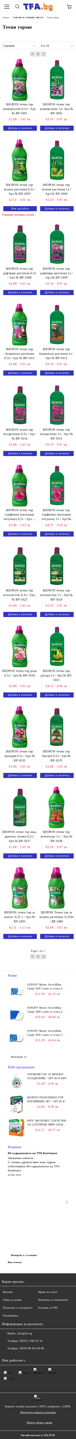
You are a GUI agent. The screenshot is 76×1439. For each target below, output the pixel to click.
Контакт (8, 1292)
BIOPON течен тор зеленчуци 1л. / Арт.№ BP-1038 (56, 836)
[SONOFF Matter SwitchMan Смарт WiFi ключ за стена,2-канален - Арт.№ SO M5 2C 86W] (16, 1015)
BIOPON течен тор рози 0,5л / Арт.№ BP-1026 (19, 673)
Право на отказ (47, 1292)
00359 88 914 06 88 (32, 1348)
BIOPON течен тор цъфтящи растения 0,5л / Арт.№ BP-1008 (19, 273)
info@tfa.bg (24, 1333)
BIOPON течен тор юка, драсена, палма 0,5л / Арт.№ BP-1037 (19, 836)
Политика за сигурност (18, 1307)
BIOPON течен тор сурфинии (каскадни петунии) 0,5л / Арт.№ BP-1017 (20, 515)
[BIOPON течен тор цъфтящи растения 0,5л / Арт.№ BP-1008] (19, 244)
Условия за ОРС (48, 1307)
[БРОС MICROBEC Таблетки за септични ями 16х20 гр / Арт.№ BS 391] (16, 1127)
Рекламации (10, 1315)
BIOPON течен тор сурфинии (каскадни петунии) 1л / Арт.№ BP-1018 (56, 515)
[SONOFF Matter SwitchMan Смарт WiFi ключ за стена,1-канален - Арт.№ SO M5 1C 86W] (16, 1038)
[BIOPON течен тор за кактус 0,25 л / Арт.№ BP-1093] (19, 888)
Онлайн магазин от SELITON (38, 1435)
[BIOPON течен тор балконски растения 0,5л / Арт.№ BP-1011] (19, 324)
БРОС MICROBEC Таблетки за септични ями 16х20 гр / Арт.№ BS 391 (47, 1123)
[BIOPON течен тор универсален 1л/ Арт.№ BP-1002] (56, 80)
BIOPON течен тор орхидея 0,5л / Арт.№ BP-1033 (19, 756)
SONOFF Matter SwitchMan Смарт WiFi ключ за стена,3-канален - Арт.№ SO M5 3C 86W (45, 987)
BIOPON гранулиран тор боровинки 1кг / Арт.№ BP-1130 (47, 1099)
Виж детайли (20, 208)
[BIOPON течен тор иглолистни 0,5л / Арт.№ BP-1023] (19, 566)
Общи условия (12, 1299)
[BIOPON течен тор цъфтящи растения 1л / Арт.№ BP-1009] (56, 244)
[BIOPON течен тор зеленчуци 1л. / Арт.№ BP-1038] (56, 807)
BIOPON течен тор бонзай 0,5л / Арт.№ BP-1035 (56, 756)
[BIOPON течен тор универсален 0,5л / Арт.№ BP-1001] (19, 80)
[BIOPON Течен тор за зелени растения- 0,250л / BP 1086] (56, 888)
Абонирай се (19, 1056)
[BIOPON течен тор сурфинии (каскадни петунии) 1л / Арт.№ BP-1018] (56, 485)
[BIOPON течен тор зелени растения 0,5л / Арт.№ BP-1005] (19, 160)
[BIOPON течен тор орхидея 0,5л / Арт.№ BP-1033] (19, 727)
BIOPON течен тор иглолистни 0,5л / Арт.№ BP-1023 (19, 595)
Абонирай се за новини (24, 1255)
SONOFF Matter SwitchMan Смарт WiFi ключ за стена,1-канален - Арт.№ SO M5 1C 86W (45, 1033)
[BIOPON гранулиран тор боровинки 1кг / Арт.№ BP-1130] (16, 1104)
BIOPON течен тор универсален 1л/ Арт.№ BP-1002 (56, 109)
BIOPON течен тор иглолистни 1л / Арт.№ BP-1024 (56, 595)
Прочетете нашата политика (38, 1412)
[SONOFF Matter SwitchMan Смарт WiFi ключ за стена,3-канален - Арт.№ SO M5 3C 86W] (16, 991)
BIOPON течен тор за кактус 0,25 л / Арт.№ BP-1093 (19, 917)
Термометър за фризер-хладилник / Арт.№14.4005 (47, 1076)
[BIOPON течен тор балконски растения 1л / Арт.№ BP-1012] (56, 324)
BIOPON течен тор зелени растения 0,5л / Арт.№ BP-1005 (19, 189)
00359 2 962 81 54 (31, 1340)
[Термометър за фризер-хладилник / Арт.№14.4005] (16, 1081)
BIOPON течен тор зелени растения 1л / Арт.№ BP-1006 (56, 189)
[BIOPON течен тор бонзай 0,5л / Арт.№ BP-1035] (56, 727)
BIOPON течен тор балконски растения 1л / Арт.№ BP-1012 (56, 353)
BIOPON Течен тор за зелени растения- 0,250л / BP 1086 (56, 917)
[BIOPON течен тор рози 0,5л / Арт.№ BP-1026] (19, 646)
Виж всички (15, 1262)
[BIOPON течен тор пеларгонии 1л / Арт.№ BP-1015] (56, 405)
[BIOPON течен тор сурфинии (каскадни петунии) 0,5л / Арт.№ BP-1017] (19, 485)
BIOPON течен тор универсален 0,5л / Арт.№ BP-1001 (20, 109)
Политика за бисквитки (53, 1299)
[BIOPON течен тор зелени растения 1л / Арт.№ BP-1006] (56, 160)
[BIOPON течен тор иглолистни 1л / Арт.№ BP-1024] (56, 566)
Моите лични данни (39, 1422)
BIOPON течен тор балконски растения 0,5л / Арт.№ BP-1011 (19, 353)
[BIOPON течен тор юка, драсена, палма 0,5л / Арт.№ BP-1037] (19, 807)
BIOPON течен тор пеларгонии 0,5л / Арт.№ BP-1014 (19, 434)
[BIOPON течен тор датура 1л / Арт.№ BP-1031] (56, 646)
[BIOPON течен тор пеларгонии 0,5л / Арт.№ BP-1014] (19, 405)
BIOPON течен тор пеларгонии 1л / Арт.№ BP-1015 (56, 434)
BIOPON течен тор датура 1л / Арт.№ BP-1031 (56, 675)
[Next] (66, 1202)
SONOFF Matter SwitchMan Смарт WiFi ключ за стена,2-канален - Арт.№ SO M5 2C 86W (45, 1010)
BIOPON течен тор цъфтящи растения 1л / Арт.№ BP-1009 (56, 273)
